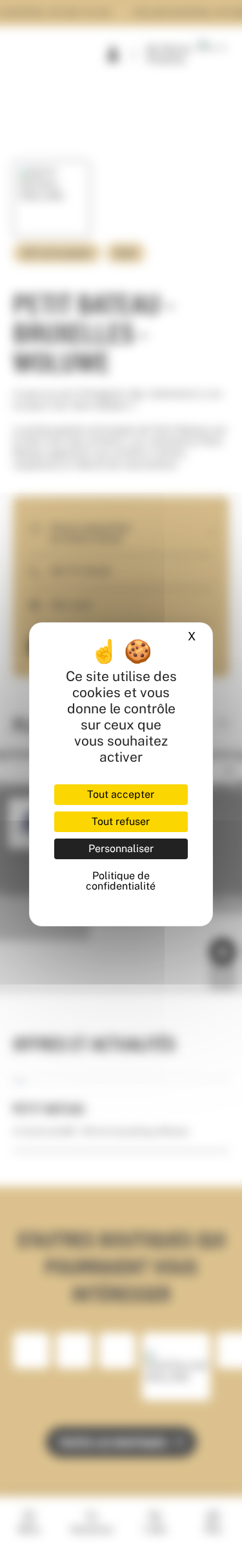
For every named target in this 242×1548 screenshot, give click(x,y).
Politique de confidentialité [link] (121, 881)
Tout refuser (121, 821)
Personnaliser (121, 848)
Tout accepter (120, 794)
